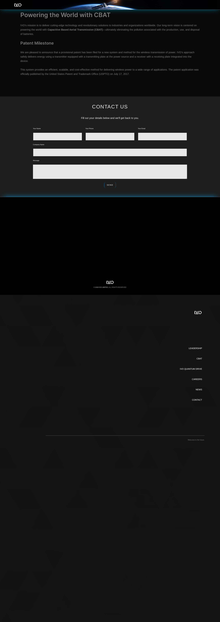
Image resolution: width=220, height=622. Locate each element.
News (199, 389)
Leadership (195, 348)
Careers (197, 379)
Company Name (38, 145)
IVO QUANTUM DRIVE (191, 369)
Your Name (37, 128)
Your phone (89, 128)
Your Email (142, 128)
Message (36, 160)
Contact (197, 400)
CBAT (199, 358)
